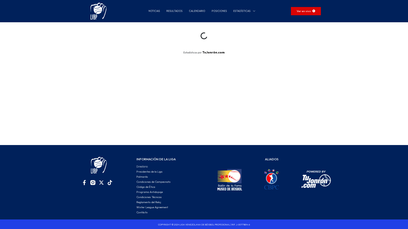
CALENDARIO (197, 11)
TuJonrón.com (213, 52)
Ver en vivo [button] (304, 11)
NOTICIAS (154, 11)
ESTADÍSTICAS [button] (242, 11)
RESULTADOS (174, 11)
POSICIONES (219, 11)
